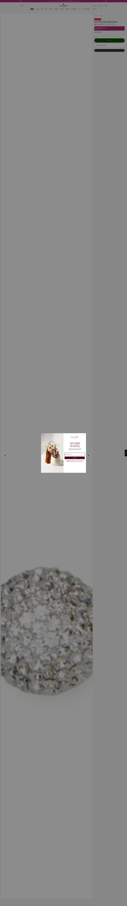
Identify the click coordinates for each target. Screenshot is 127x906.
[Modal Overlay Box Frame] (63, 453)
